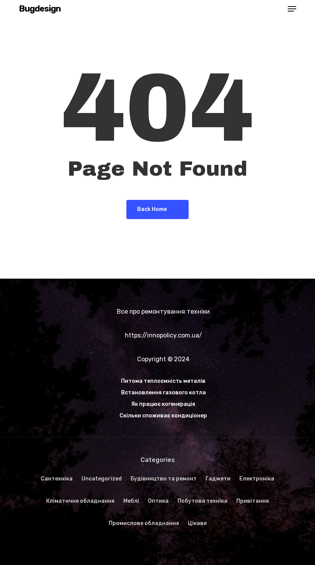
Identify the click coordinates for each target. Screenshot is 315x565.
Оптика (158, 501)
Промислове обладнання (144, 523)
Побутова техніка (202, 501)
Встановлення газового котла (163, 392)
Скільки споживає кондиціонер (163, 415)
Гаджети (218, 478)
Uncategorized (101, 478)
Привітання (252, 501)
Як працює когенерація (163, 404)
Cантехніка (57, 478)
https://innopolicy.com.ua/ (163, 335)
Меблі (131, 501)
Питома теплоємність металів (163, 381)
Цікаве (197, 523)
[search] (276, 9)
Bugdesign (40, 9)
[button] (292, 9)
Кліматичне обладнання (80, 501)
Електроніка (256, 478)
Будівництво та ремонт (164, 478)
